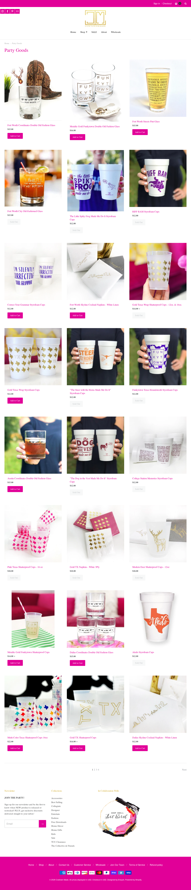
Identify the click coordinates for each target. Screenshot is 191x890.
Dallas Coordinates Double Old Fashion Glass (91, 652)
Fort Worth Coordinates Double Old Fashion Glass (31, 125)
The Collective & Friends (63, 845)
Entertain (55, 813)
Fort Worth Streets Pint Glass (146, 121)
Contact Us (64, 864)
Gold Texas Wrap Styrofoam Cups (23, 389)
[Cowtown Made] (95, 26)
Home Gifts (56, 829)
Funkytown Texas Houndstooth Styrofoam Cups (155, 389)
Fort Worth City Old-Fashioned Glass (25, 211)
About (104, 31)
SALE (94, 31)
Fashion (54, 817)
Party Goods (17, 43)
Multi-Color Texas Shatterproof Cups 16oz (27, 737)
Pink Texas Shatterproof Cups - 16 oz (25, 566)
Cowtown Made (62, 879)
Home (73, 31)
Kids (53, 833)
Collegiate (56, 806)
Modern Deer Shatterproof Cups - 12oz (150, 566)
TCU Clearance (58, 841)
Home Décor (57, 825)
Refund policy (156, 864)
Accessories (56, 798)
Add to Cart (15, 135)
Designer (55, 810)
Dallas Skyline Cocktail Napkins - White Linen (154, 737)
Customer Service (82, 864)
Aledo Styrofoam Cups (143, 652)
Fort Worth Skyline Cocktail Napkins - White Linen (94, 304)
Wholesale (116, 31)
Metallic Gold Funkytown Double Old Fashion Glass (95, 126)
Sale (53, 837)
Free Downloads (58, 821)
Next (184, 769)
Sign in (157, 3)
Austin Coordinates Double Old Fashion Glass (29, 478)
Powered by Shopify (133, 879)
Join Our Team (117, 864)
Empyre (121, 879)
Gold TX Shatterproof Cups (83, 737)
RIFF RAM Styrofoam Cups (145, 211)
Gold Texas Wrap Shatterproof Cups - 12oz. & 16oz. (157, 304)
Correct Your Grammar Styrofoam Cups (26, 304)
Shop (82, 31)
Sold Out (14, 221)
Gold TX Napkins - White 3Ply (85, 566)
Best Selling (56, 802)
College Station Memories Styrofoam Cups (152, 478)
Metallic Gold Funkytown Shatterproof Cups (28, 652)
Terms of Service (137, 864)
